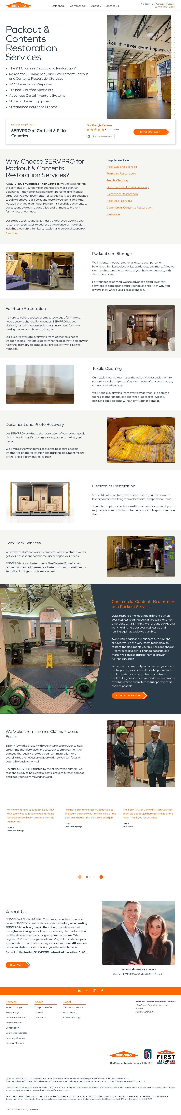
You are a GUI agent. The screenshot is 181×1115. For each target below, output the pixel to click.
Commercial (78, 5)
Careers (39, 1012)
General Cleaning (15, 1043)
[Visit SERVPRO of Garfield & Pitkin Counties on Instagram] (94, 991)
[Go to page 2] (90, 877)
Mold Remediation (15, 1017)
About (95, 5)
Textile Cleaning (117, 180)
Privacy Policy (70, 1012)
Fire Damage (12, 1012)
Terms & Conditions (73, 1007)
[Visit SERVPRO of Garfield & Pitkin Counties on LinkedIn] (79, 991)
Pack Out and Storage (122, 167)
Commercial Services (128, 695)
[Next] (101, 877)
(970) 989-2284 (165, 6)
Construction (12, 1027)
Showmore (12, 233)
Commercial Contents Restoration (129, 207)
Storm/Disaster (14, 1022)
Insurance (113, 214)
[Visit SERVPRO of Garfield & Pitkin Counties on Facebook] (102, 990)
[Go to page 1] (87, 877)
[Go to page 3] (93, 877)
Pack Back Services (119, 201)
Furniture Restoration (121, 173)
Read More (16, 965)
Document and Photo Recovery (128, 187)
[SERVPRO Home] (19, 5)
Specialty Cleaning (15, 1038)
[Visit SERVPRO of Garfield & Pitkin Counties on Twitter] (86, 991)
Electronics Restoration (122, 194)
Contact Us (111, 6)
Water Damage (14, 1007)
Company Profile (43, 1007)
